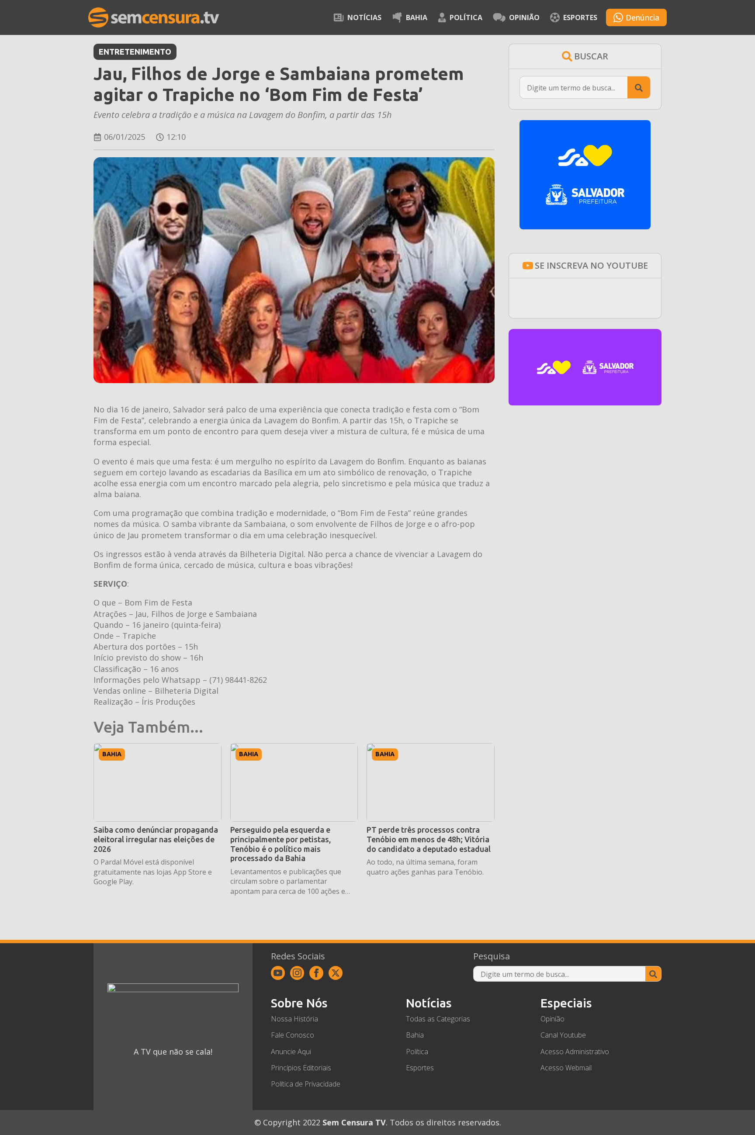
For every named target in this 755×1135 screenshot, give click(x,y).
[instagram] (297, 973)
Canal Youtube (563, 1035)
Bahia (416, 17)
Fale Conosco (292, 1035)
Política (466, 17)
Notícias (364, 17)
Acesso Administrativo (574, 1051)
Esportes (580, 17)
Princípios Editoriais (301, 1068)
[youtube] (278, 973)
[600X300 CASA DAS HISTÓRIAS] (585, 402)
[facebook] (316, 973)
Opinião (524, 17)
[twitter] (336, 973)
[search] (638, 87)
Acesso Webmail (566, 1068)
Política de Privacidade (305, 1084)
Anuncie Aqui (291, 1051)
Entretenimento (135, 51)
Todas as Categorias (438, 1019)
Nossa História (294, 1019)
